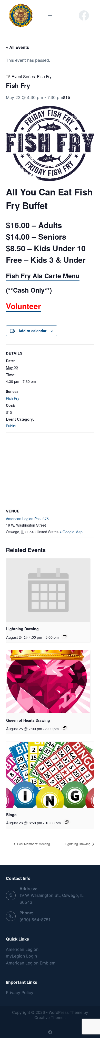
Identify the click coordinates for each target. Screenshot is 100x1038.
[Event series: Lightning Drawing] (64, 636)
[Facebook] (84, 15)
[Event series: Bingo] (66, 822)
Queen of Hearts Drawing (28, 720)
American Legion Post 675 (27, 518)
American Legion (22, 949)
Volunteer (23, 305)
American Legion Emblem (30, 962)
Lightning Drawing (22, 628)
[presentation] (48, 590)
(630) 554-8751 (34, 919)
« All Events (17, 47)
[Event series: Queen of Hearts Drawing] (64, 727)
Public (11, 425)
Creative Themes (50, 1017)
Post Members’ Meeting (33, 844)
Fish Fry (12, 398)
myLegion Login (21, 956)
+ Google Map (71, 531)
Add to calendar (32, 330)
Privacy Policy (19, 992)
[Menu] (50, 15)
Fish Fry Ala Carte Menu (42, 275)
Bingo (11, 814)
